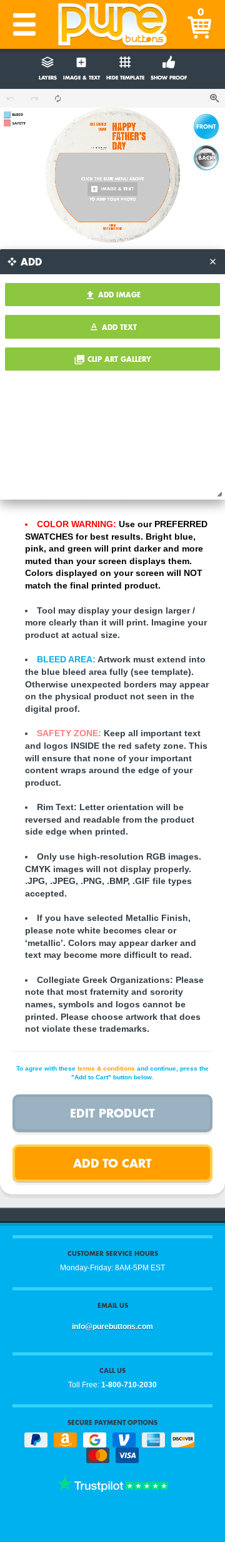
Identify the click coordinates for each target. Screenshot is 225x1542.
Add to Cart (112, 1163)
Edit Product (112, 1113)
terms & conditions (106, 1068)
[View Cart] (201, 24)
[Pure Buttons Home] (112, 24)
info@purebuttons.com (112, 1326)
